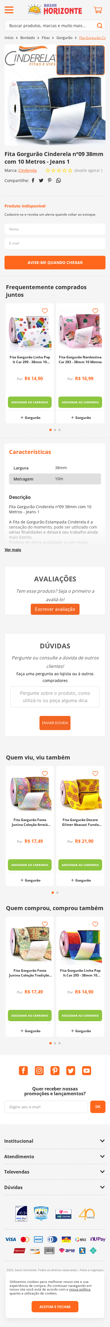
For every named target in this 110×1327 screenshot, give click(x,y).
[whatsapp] (58, 180)
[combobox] (55, 25)
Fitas (46, 38)
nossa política (80, 1289)
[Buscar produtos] (99, 25)
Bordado (27, 38)
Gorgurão (64, 38)
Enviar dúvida (55, 723)
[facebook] (33, 180)
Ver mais (13, 549)
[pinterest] (50, 180)
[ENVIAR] (55, 262)
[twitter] (41, 180)
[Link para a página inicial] (9, 38)
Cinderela (27, 170)
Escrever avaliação (55, 609)
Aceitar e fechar (55, 1306)
